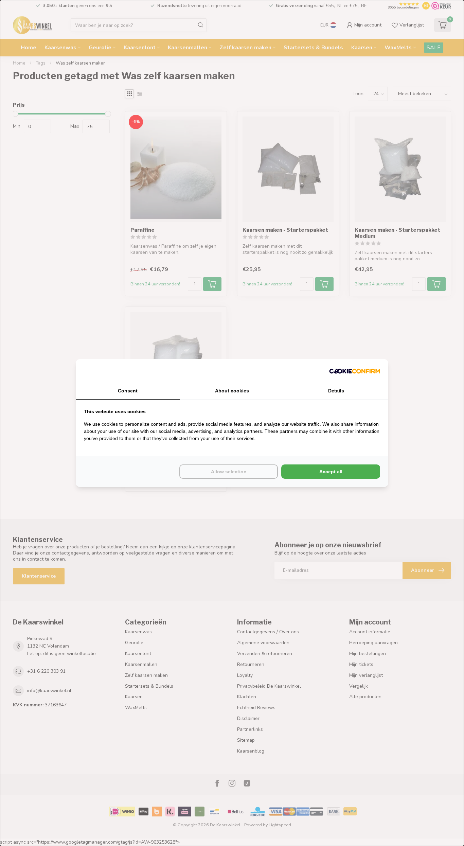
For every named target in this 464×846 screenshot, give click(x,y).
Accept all (330, 471)
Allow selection (229, 471)
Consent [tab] (128, 390)
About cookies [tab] (232, 390)
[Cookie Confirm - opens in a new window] (354, 371)
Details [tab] (336, 390)
